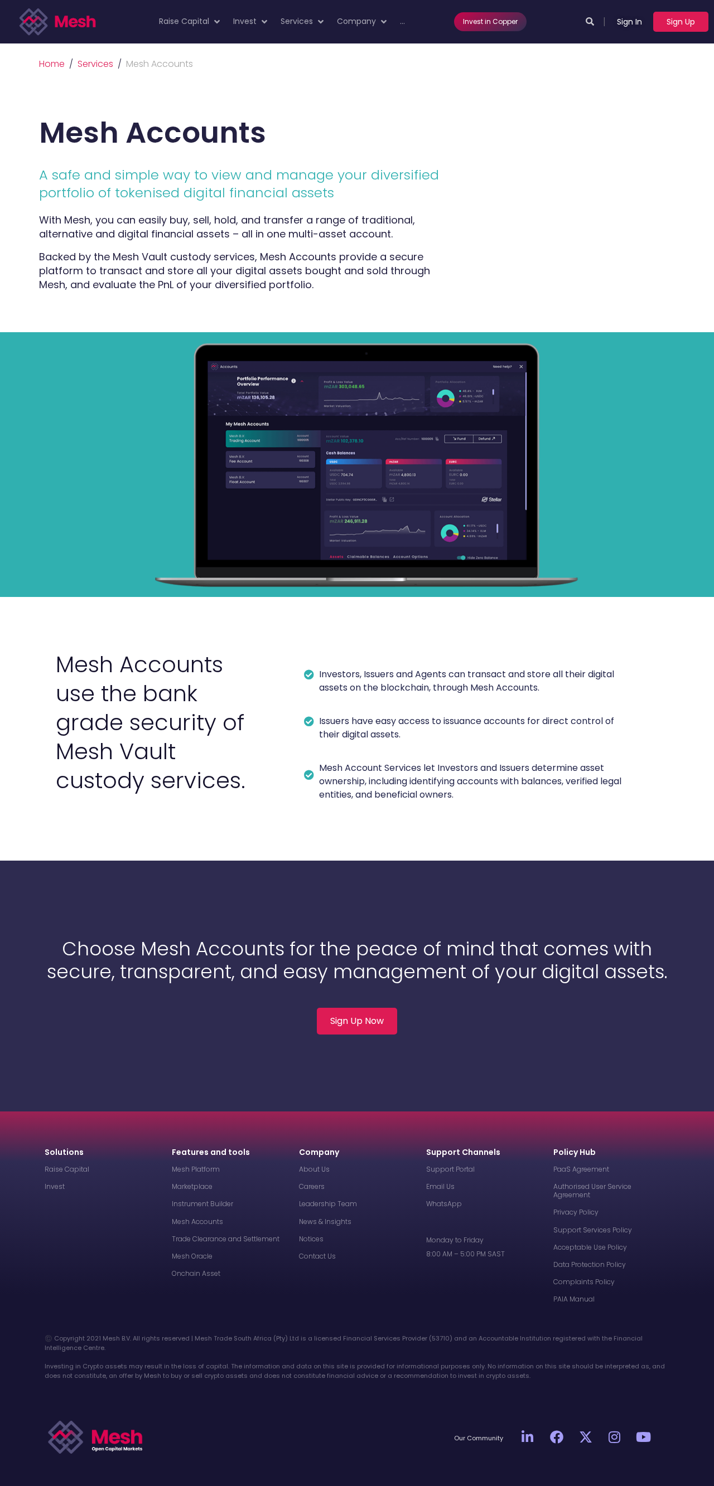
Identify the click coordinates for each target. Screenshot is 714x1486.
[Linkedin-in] (527, 1437)
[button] (190, 21)
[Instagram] (614, 1437)
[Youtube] (643, 1437)
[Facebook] (556, 1437)
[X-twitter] (585, 1437)
